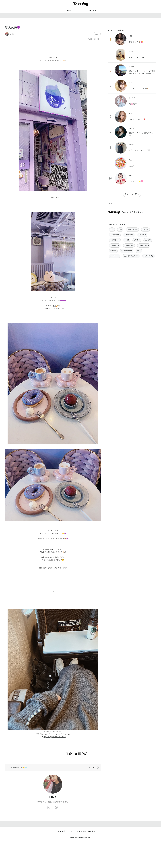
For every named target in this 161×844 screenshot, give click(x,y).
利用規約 (61, 831)
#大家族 (113, 251)
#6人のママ (114, 256)
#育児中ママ (114, 240)
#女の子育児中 (143, 245)
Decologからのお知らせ (132, 212)
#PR (120, 229)
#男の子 (145, 229)
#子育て (137, 240)
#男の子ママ (114, 235)
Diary (97, 34)
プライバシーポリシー (76, 831)
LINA (52, 797)
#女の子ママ (114, 245)
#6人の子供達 (149, 256)
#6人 (139, 251)
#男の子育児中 (126, 251)
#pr (112, 229)
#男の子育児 (129, 235)
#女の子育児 (129, 245)
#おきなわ (142, 235)
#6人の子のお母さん (131, 256)
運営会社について (95, 831)
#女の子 (148, 240)
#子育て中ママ (132, 229)
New (69, 10)
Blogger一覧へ (132, 194)
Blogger (92, 10)
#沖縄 (126, 240)
